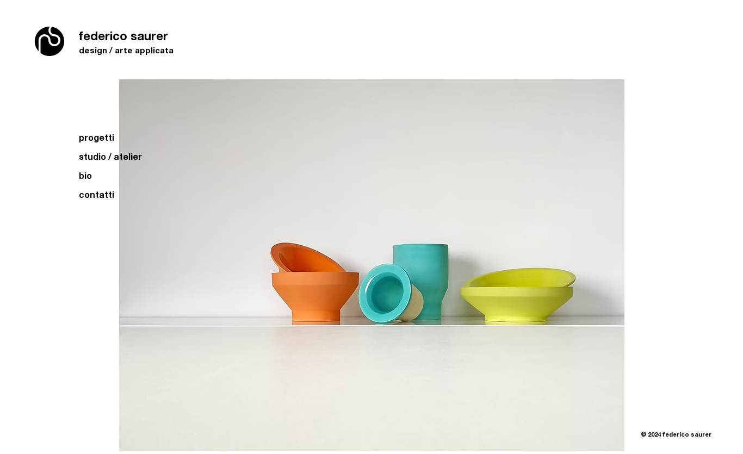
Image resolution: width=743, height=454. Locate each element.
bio (85, 175)
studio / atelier (110, 156)
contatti (96, 194)
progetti (96, 137)
